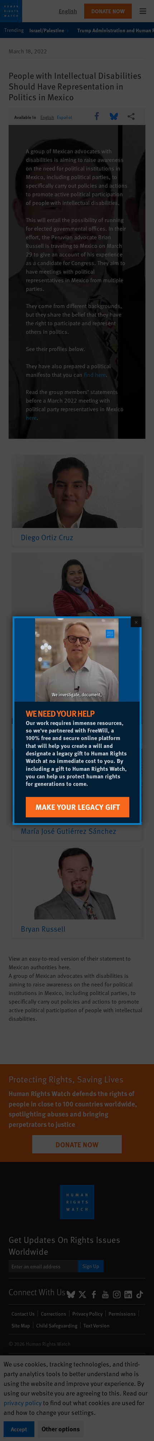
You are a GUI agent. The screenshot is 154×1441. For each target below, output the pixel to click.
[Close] (136, 621)
